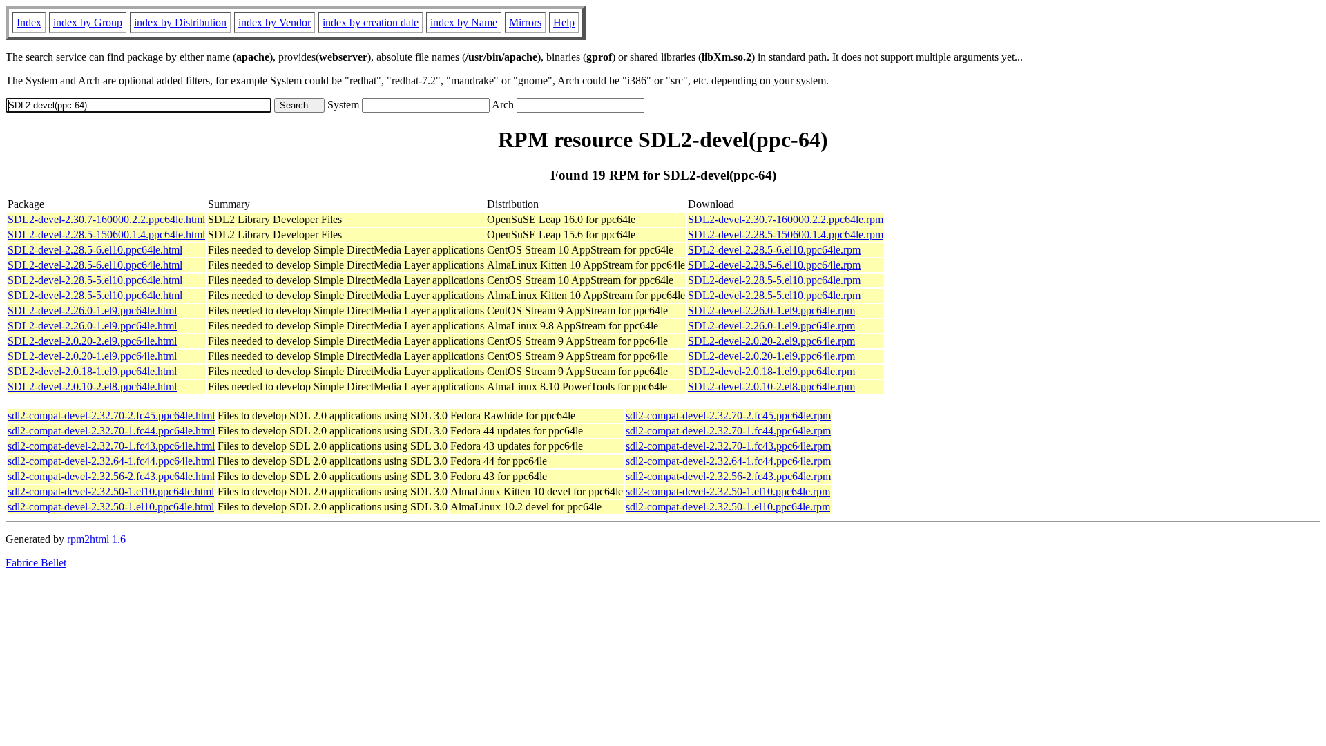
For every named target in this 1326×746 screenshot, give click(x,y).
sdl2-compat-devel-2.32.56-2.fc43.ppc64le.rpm (728, 476)
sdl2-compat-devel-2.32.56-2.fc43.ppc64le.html (111, 476)
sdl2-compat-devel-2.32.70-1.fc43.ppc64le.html (111, 446)
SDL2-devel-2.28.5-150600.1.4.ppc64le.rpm (785, 234)
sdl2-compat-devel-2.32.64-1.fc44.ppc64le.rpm (728, 461)
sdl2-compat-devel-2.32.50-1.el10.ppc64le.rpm (728, 491)
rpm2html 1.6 (96, 539)
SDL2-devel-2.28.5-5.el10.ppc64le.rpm (774, 280)
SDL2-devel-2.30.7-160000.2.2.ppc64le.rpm (785, 219)
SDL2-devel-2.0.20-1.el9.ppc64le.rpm (771, 356)
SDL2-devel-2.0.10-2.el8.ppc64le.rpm (771, 386)
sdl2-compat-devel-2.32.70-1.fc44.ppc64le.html (111, 431)
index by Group (87, 22)
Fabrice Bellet (36, 562)
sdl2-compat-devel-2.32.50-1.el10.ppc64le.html (111, 491)
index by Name (463, 22)
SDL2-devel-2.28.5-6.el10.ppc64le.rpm (774, 250)
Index (29, 22)
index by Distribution (180, 22)
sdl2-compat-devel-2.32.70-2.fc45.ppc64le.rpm (728, 415)
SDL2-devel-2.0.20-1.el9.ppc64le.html (92, 356)
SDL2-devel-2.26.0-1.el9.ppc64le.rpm (771, 310)
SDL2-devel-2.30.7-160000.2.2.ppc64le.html (106, 219)
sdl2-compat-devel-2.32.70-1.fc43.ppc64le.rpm (728, 446)
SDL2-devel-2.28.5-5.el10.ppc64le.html (95, 280)
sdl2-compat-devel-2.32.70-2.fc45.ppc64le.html (111, 415)
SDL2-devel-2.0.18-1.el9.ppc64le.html (92, 371)
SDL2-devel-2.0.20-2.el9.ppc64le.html (92, 341)
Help (564, 22)
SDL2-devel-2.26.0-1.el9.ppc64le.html (92, 310)
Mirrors (525, 22)
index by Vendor (274, 22)
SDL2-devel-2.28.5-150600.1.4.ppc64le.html (106, 234)
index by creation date (371, 22)
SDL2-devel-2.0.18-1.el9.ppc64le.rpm (771, 371)
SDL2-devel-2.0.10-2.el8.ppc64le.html (92, 386)
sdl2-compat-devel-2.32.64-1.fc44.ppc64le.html (111, 461)
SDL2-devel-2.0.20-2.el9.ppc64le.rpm (771, 341)
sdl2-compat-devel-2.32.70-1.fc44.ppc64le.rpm (728, 431)
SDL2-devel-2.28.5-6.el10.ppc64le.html (95, 250)
